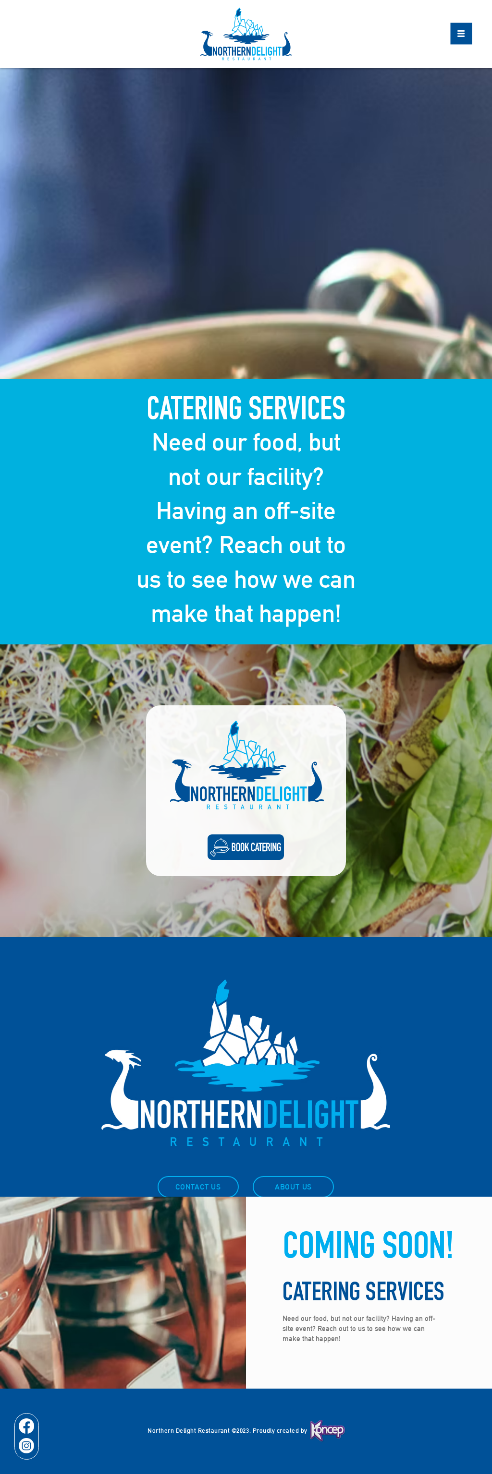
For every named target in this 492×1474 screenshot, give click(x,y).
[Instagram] (26, 1445)
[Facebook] (26, 1426)
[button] (461, 34)
